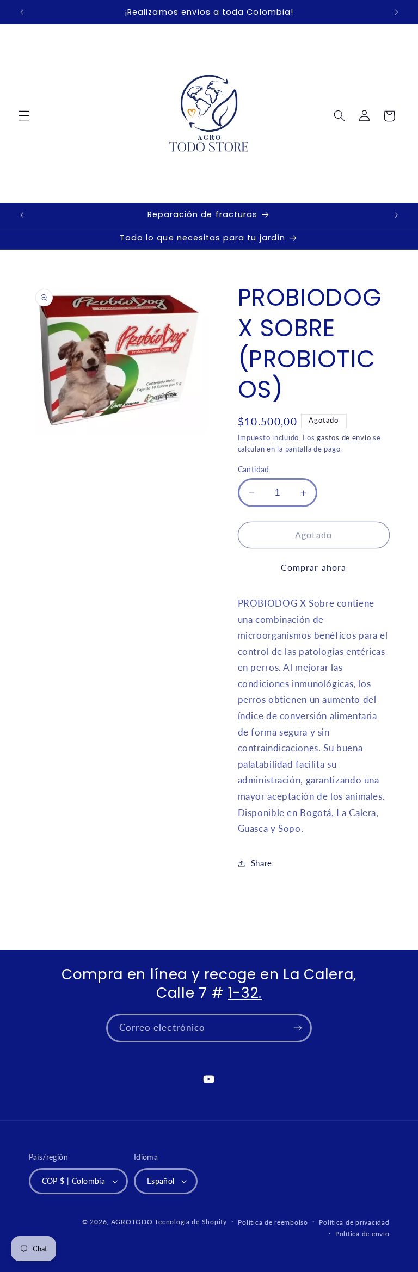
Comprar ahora (313, 567)
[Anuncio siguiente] (396, 12)
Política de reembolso (273, 1222)
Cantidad (253, 469)
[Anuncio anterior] (22, 12)
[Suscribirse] (297, 1028)
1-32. (245, 993)
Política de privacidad (354, 1222)
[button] (23, 115)
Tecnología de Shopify (190, 1221)
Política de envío (362, 1233)
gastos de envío (344, 438)
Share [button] (261, 863)
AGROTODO (132, 1221)
